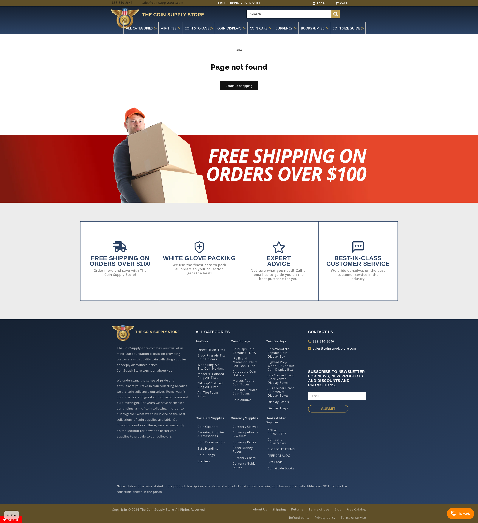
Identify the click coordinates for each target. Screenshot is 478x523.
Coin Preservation (211, 442)
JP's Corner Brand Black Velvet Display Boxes (281, 379)
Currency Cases (244, 458)
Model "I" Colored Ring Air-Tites (211, 375)
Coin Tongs (206, 455)
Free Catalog (356, 509)
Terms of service (353, 518)
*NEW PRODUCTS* (277, 432)
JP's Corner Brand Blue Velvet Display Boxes (281, 391)
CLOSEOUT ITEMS (281, 449)
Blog (338, 509)
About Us (260, 509)
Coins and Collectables (277, 441)
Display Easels (278, 402)
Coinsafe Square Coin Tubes (245, 392)
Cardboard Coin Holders (244, 373)
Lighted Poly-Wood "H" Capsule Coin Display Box (281, 365)
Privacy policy (325, 518)
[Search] (335, 14)
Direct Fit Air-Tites (211, 350)
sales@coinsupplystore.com (334, 348)
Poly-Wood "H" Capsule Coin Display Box (279, 352)
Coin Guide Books (281, 468)
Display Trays (278, 408)
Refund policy (299, 518)
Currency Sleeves (245, 427)
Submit (328, 409)
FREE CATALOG (279, 455)
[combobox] (293, 14)
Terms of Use (318, 509)
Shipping (279, 509)
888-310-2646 (323, 341)
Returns (297, 509)
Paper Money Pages (243, 449)
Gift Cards (275, 462)
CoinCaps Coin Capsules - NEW (244, 351)
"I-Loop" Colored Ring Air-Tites (210, 385)
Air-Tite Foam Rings (208, 394)
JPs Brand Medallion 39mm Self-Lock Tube (245, 362)
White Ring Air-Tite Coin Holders (211, 366)
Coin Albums (242, 400)
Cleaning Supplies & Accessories (211, 434)
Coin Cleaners (208, 427)
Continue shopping (239, 86)
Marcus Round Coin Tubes (243, 382)
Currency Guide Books (244, 465)
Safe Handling (208, 448)
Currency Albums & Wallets (245, 434)
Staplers (204, 461)
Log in (321, 3)
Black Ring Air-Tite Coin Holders (212, 357)
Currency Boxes (244, 442)
